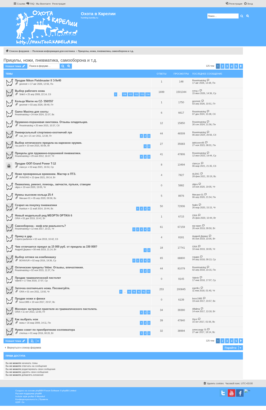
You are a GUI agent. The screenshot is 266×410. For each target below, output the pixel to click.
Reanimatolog (199, 80)
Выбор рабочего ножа (30, 90)
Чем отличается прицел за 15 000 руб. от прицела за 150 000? (56, 246)
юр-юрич (196, 226)
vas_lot (23, 136)
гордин (195, 257)
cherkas (23, 333)
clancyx (23, 167)
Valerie (18, 280)
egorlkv (196, 288)
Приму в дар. (24, 236)
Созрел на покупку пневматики (36, 205)
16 (144, 291)
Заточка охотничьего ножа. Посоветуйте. (42, 288)
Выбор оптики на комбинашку (35, 257)
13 (129, 291)
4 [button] (231, 66)
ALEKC (196, 174)
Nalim (195, 205)
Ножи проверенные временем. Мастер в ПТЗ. (45, 174)
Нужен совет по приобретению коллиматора (45, 329)
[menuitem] (30, 3)
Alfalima (196, 309)
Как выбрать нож (26, 319)
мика (22, 323)
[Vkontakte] (223, 393)
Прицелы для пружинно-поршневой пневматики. (48, 153)
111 (130, 94)
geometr (23, 84)
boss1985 (24, 302)
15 (139, 291)
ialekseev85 (198, 142)
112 (136, 94)
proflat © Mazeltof (36, 396)
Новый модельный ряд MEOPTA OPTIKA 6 (43, 215)
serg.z (195, 91)
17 (148, 291)
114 (147, 94)
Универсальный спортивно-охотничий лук (43, 132)
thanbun (23, 208)
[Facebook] (240, 393)
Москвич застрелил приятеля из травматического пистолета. (56, 309)
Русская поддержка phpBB (28, 393)
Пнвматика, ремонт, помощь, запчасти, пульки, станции (53, 184)
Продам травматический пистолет (38, 277)
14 (134, 291)
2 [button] (222, 66)
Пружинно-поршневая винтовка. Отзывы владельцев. (51, 122)
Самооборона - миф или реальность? (40, 225)
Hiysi (194, 319)
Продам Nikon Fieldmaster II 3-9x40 (38, 80)
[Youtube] (231, 393)
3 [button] (227, 66)
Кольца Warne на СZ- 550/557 (34, 101)
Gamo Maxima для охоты (31, 111)
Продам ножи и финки (30, 298)
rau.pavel (19, 145)
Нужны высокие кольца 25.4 (34, 194)
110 (124, 94)
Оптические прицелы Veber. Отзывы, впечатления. (49, 267)
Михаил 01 (25, 198)
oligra (17, 187)
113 (142, 94)
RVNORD (24, 177)
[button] (241, 66)
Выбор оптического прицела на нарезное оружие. (48, 142)
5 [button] (236, 66)
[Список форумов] (47, 26)
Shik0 (22, 94)
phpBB (39, 390)
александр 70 (199, 329)
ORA (17, 218)
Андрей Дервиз (200, 236)
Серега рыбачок (23, 239)
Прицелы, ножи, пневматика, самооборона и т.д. (50, 60)
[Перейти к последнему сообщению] (208, 80)
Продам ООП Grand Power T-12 (35, 163)
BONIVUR (24, 260)
